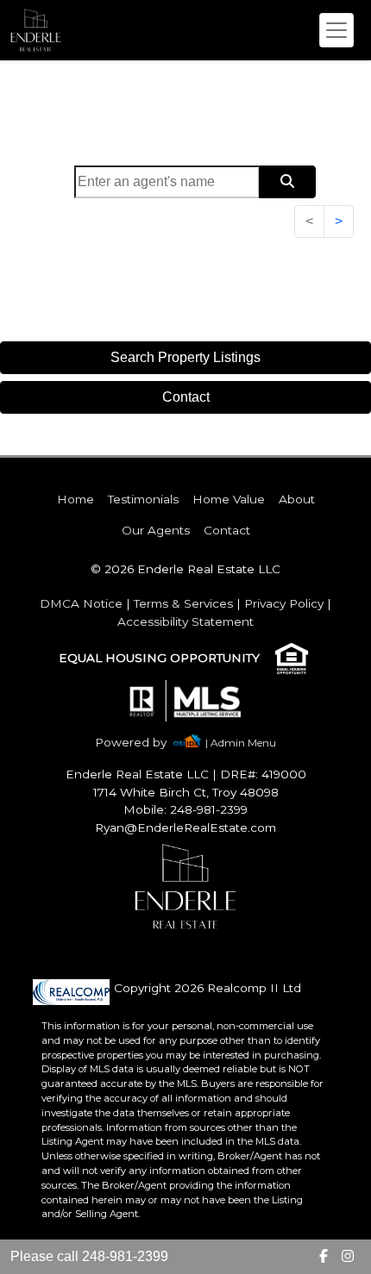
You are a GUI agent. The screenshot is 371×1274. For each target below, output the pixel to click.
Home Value (228, 499)
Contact (186, 397)
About (297, 499)
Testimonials (143, 499)
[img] (141, 743)
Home (75, 499)
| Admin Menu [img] (240, 742)
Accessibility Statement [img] (185, 621)
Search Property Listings (185, 357)
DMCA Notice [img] (81, 603)
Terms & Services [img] (183, 603)
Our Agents (156, 530)
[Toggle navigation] (336, 30)
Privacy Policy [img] (284, 603)
